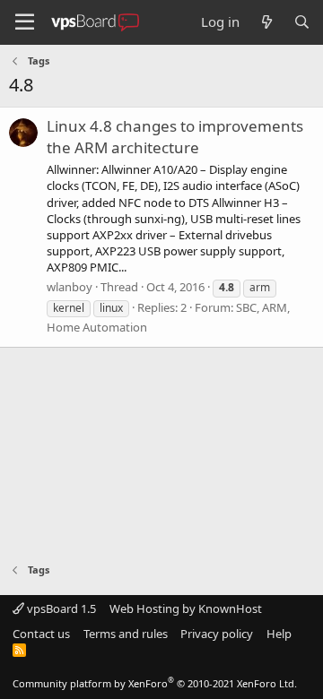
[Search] (301, 22)
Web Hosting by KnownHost (185, 608)
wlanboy (69, 287)
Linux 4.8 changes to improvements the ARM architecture (175, 137)
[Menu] (25, 22)
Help (279, 634)
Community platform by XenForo (155, 683)
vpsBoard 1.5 (60, 608)
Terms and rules (125, 634)
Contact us (41, 634)
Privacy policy (216, 634)
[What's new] (266, 22)
